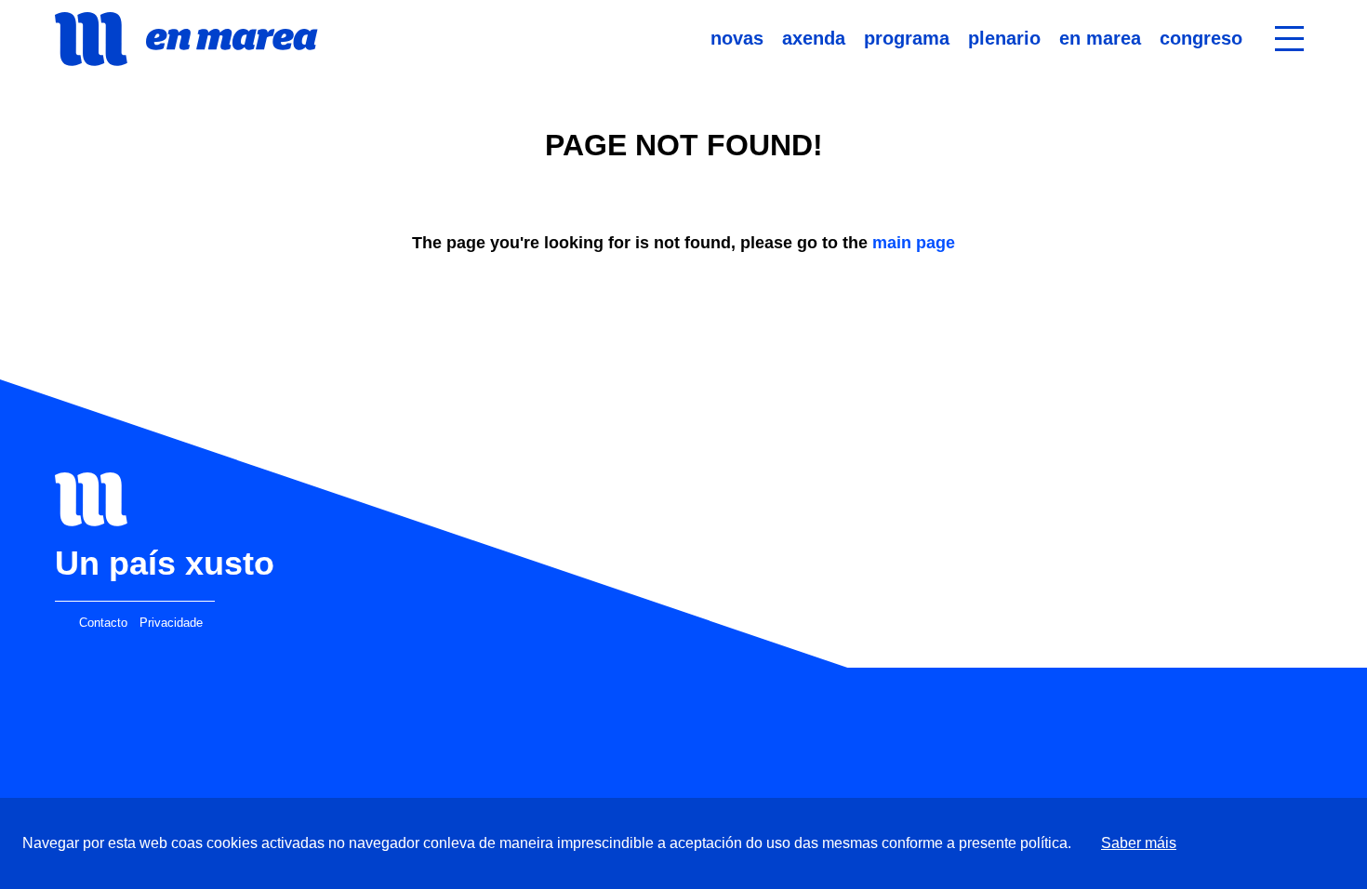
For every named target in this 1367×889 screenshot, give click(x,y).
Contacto (103, 623)
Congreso (1201, 38)
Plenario (1004, 38)
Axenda (813, 38)
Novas (736, 38)
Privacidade (171, 623)
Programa (906, 38)
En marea (1100, 38)
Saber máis (1138, 843)
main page (913, 242)
